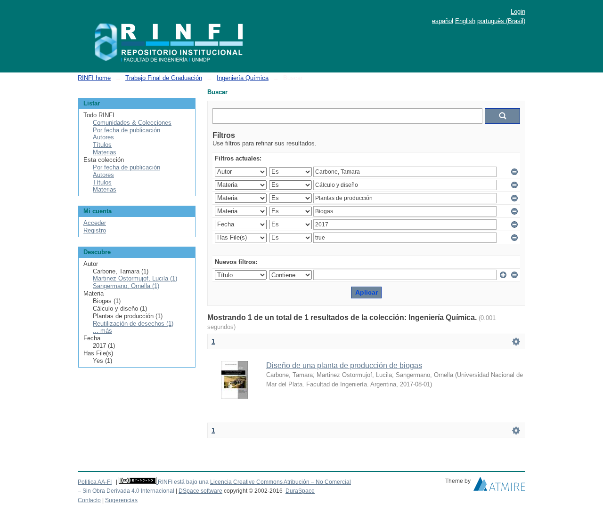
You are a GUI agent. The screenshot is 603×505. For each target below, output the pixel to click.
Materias (104, 152)
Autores (103, 137)
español (442, 20)
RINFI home (94, 77)
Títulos (102, 144)
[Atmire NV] (499, 486)
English (465, 20)
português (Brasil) (501, 20)
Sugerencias (121, 500)
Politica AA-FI (95, 482)
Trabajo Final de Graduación (163, 77)
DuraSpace (300, 491)
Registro (94, 230)
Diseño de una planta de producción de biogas (344, 365)
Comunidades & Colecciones (132, 122)
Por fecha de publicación (126, 130)
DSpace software (200, 491)
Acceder (94, 222)
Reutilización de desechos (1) (133, 323)
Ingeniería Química (243, 77)
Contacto (89, 500)
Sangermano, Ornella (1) (126, 285)
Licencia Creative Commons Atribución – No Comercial (280, 482)
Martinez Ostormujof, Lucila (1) (135, 278)
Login (518, 11)
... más (102, 330)
